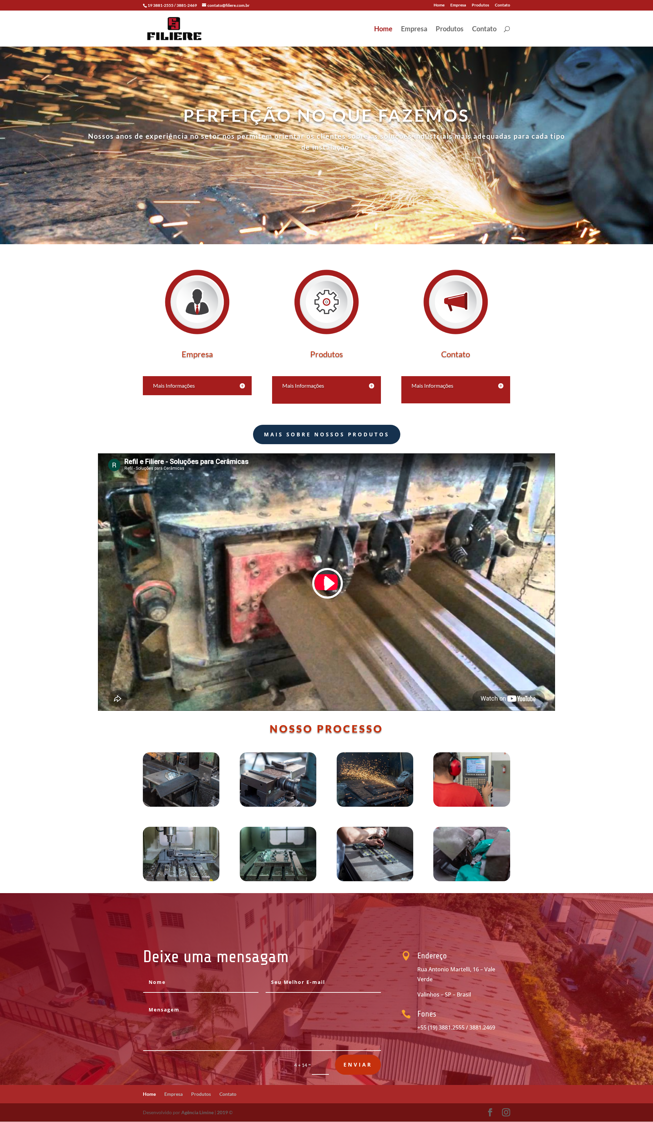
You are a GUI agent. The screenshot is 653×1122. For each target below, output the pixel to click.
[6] (278, 879)
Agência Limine (197, 1112)
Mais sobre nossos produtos (326, 434)
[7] (375, 879)
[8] (471, 879)
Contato (502, 5)
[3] (375, 805)
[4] (471, 805)
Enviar (358, 1064)
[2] (278, 805)
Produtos (480, 5)
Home (439, 5)
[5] (181, 879)
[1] (181, 805)
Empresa (458, 5)
